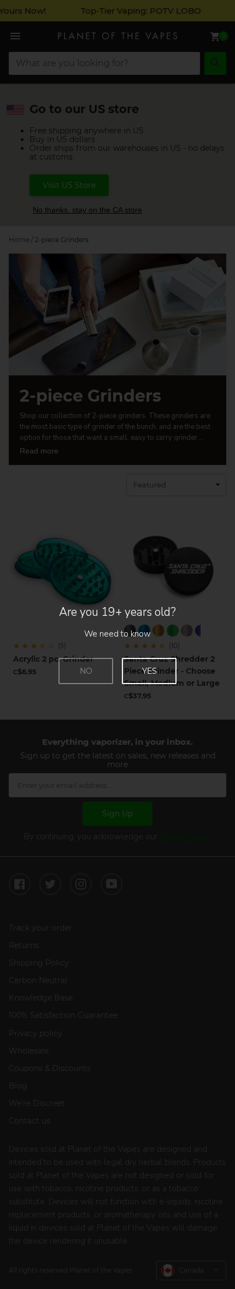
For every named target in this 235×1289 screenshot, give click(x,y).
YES (149, 671)
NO (86, 671)
